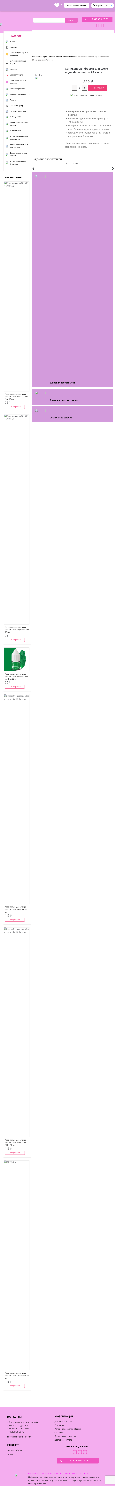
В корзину (99, 88)
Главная (36, 57)
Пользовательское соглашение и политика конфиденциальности (58, 1473)
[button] (41, 83)
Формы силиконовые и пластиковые (58, 57)
